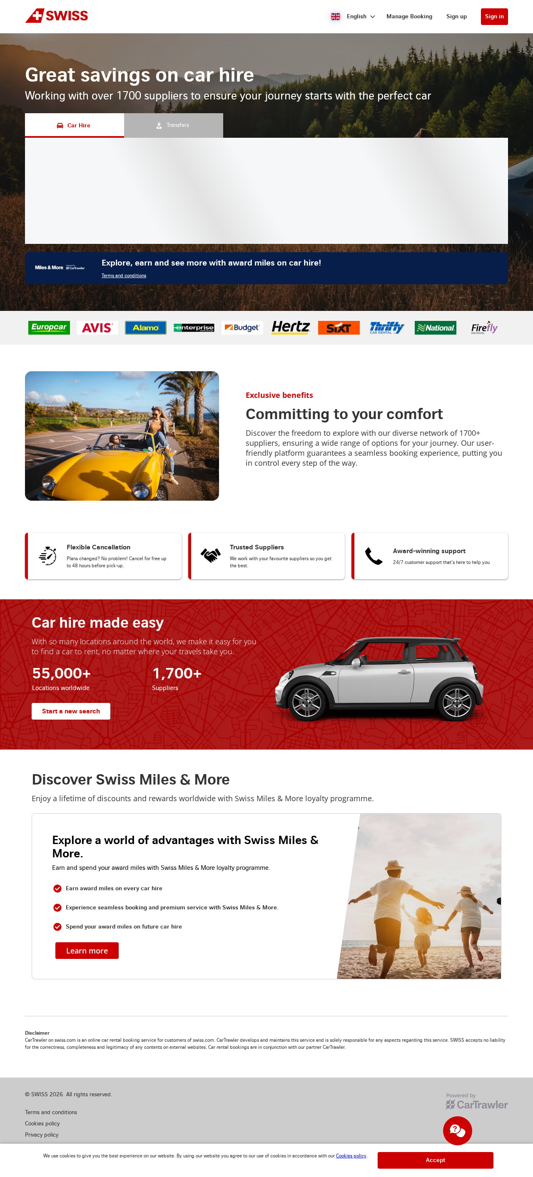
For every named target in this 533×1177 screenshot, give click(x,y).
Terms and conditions (124, 275)
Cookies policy (351, 1156)
